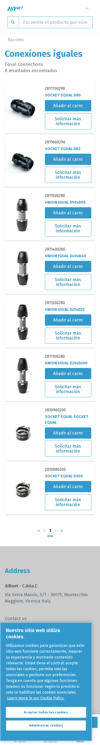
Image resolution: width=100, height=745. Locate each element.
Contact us (16, 618)
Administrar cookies (46, 725)
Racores (16, 39)
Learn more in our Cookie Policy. (35, 698)
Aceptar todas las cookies (46, 712)
